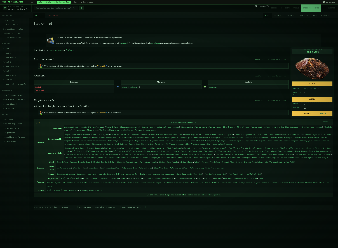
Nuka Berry (78, 167)
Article (39, 15)
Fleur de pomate (291, 126)
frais (169, 126)
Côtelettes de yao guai (312, 134)
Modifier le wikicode (298, 15)
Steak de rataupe (84, 143)
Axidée (84, 126)
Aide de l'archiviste (12, 38)
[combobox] (56, 8)
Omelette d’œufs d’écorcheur (256, 137)
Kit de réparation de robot (57, 190)
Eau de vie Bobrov (108, 162)
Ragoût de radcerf (157, 140)
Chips (259, 134)
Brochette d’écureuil (208, 134)
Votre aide (101, 65)
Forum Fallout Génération (14, 100)
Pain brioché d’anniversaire (191, 151)
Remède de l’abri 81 (229, 182)
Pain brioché (174, 151)
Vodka (286, 162)
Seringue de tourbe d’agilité (249, 182)
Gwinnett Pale (207, 162)
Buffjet (64, 178)
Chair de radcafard (174, 148)
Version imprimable (11, 128)
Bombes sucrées (147, 134)
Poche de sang (145, 173)
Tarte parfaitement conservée (320, 151)
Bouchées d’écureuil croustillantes (169, 134)
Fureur (112, 178)
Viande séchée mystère (288, 157)
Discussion (276, 8)
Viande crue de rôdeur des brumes (166, 154)
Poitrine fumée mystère (254, 151)
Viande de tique (305, 157)
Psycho (200, 178)
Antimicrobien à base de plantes (113, 182)
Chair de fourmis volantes (130, 148)
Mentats (138, 178)
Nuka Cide (143, 167)
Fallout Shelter (10, 75)
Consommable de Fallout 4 (133, 207)
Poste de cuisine (41, 90)
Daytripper (104, 178)
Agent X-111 (60, 182)
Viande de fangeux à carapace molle (246, 154)
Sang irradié (187, 173)
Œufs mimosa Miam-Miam (232, 137)
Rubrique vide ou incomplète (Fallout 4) (97, 207)
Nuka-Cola (158, 167)
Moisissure (103, 130)
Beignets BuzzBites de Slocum (76, 134)
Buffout (71, 178)
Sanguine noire (149, 130)
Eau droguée (81, 173)
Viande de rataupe (219, 157)
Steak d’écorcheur (275, 140)
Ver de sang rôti (161, 143)
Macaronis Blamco (313, 148)
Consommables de (183, 122)
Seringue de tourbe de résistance (275, 182)
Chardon (145, 126)
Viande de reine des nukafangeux (265, 157)
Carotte (108, 126)
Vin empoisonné (275, 162)
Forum (30, 2)
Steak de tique (134, 143)
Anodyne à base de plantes (77, 182)
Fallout (6, 49)
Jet (118, 178)
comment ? (125, 43)
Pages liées (8, 119)
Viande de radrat (184, 157)
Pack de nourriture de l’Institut (156, 151)
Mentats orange (168, 178)
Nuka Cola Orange (197, 167)
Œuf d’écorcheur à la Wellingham (207, 137)
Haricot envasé (80, 130)
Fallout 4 (7, 71)
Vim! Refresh (251, 173)
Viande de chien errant (143, 154)
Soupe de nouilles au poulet (255, 140)
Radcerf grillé (127, 140)
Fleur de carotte (200, 126)
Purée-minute (288, 151)
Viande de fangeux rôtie (200, 143)
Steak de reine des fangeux (102, 143)
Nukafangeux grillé (184, 137)
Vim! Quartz (233, 173)
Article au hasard (10, 25)
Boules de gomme (111, 148)
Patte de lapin (238, 151)
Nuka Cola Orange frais (215, 167)
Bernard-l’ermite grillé (99, 134)
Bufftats (79, 178)
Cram (265, 134)
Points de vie (310, 89)
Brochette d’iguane (225, 134)
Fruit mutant (304, 126)
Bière (59, 162)
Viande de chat (126, 154)
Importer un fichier (11, 33)
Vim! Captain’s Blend (213, 173)
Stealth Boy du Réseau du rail (90, 190)
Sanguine (138, 130)
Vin (266, 162)
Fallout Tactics (10, 58)
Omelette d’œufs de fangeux (281, 137)
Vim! (195, 173)
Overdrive (192, 178)
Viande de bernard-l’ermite (76, 154)
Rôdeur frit (195, 140)
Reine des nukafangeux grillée (177, 140)
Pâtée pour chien (224, 151)
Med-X (131, 178)
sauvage (100, 126)
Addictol (50, 182)
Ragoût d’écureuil (142, 140)
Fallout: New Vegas (11, 66)
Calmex (86, 178)
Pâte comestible (210, 151)
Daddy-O (94, 178)
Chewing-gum (207, 148)
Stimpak (308, 182)
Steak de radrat (319, 140)
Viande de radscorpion (201, 157)
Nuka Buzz (111, 167)
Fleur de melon (278, 126)
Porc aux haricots (79, 140)
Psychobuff (218, 178)
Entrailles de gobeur (237, 148)
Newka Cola (61, 167)
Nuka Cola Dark (176, 167)
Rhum (178, 173)
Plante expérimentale (117, 130)
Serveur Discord (10, 104)
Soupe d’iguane (221, 140)
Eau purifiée (92, 173)
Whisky (293, 162)
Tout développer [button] (10, 141)
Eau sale (102, 173)
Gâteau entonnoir (271, 148)
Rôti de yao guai (207, 140)
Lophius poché (150, 137)
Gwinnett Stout (250, 162)
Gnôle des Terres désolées (127, 162)
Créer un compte (311, 8)
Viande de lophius (89, 157)
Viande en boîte (95, 154)
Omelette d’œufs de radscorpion (306, 137)
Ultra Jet (253, 178)
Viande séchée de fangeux (222, 143)
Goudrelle (328, 126)
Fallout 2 (7, 53)
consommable (56, 50)
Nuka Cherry (127, 167)
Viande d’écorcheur (206, 154)
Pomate (130, 130)
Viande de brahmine (129, 87)
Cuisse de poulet (220, 148)
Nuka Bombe (95, 167)
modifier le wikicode (277, 59)
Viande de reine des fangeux (239, 157)
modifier (259, 59)
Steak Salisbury (121, 143)
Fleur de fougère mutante (260, 126)
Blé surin (91, 126)
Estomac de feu (197, 182)
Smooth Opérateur (241, 178)
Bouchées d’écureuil (95, 148)
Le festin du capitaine (254, 148)
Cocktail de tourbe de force (151, 182)
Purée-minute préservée (96, 140)
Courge (152, 126)
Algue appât (69, 126)
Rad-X (207, 182)
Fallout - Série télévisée (14, 84)
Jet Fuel (123, 178)
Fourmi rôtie (111, 137)
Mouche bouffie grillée (167, 137)
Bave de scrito (133, 182)
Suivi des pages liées (12, 124)
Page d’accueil (9, 20)
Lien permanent (9, 133)
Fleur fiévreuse (243, 126)
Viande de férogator (270, 154)
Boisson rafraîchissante (66, 173)
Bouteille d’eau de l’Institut (89, 162)
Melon (89, 130)
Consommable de (312, 50)
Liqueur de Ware (132, 173)
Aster (77, 126)
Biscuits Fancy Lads (118, 134)
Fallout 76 (7, 80)
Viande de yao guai (320, 157)
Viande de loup (300, 154)
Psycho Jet (208, 178)
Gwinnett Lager (186, 162)
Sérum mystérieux (296, 182)
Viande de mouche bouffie (130, 157)
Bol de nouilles (133, 134)
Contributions (292, 8)
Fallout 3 (7, 62)
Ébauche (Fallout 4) (63, 207)
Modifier (278, 15)
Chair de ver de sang (191, 148)
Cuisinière (38, 87)
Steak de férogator (290, 140)
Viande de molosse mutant (108, 157)
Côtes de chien (275, 134)
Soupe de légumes (236, 140)
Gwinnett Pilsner (228, 162)
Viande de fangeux (222, 154)
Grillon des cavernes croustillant (131, 137)
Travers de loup (147, 143)
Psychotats (228, 178)
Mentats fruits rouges (151, 178)
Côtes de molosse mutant (292, 134)
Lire (267, 15)
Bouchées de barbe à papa (74, 148)
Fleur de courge (229, 126)
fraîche (115, 126)
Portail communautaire (12, 95)
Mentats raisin (181, 178)
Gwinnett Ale (145, 162)
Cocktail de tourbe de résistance (176, 182)
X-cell (260, 178)
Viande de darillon (189, 154)
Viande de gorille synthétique (319, 154)
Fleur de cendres (215, 126)
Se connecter (329, 8)
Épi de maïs (161, 126)
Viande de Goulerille (72, 157)
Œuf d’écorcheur (77, 151)
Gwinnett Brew (165, 162)
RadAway (215, 182)
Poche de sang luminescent (163, 173)
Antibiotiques (94, 182)
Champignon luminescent (130, 126)
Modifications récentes (13, 29)
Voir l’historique (322, 15)
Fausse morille (187, 126)
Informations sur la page (14, 137)
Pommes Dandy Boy (273, 151)
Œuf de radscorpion (134, 151)
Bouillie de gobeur (191, 134)
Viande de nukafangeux (152, 157)
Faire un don (8, 108)
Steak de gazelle (305, 140)
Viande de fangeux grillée (179, 143)
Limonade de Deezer (115, 173)
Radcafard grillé (114, 140)
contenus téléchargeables (210, 194)
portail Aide (155, 43)
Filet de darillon (98, 137)
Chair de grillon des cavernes (153, 148)
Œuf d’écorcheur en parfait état (98, 151)
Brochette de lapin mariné (244, 134)
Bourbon (73, 162)
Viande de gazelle (286, 154)
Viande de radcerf (169, 157)
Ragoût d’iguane (301, 151)
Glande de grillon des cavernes (292, 148)
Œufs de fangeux (119, 151)
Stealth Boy (73, 190)
